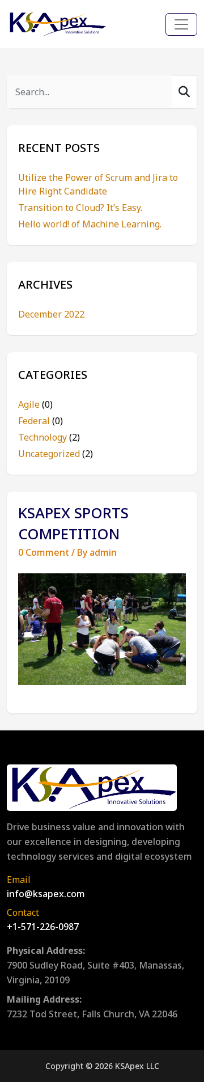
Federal (40, 421)
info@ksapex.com (46, 893)
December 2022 (51, 314)
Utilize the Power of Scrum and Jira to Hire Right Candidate (98, 184)
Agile (35, 404)
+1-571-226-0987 (43, 926)
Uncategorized (55, 453)
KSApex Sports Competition (73, 523)
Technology (49, 437)
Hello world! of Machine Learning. (90, 224)
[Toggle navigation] (181, 24)
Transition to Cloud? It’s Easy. (80, 207)
